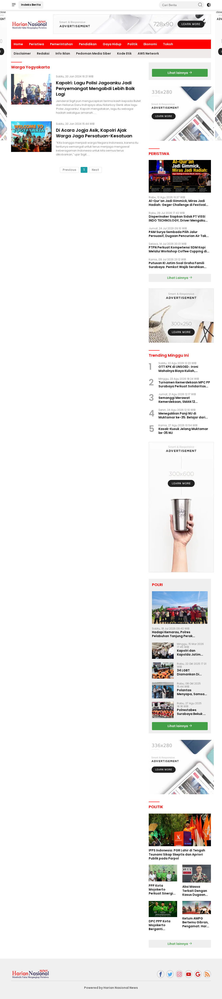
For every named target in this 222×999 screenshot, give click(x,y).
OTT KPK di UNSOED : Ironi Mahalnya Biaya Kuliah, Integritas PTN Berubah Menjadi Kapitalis (183, 369)
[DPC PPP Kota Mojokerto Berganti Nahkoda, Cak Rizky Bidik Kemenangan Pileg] (163, 909)
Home (18, 44)
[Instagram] (179, 974)
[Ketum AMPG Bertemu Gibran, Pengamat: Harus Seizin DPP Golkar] (196, 907)
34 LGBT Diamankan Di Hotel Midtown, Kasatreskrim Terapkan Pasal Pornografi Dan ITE (191, 672)
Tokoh (168, 44)
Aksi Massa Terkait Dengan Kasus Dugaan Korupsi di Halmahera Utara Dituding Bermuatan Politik (196, 891)
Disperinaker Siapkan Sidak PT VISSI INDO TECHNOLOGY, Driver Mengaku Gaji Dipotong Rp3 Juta (177, 218)
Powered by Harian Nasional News (111, 988)
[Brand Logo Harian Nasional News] (29, 24)
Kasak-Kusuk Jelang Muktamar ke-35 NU (183, 431)
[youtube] (188, 974)
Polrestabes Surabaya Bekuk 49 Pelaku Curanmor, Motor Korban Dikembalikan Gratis (192, 712)
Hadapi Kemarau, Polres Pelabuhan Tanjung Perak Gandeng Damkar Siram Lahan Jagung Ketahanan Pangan (176, 634)
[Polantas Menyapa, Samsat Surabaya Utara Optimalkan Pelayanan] (163, 690)
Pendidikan (88, 44)
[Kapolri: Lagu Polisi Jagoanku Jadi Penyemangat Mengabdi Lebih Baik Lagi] (31, 94)
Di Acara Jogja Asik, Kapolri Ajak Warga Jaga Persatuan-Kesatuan (94, 133)
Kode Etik (124, 53)
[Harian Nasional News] (30, 974)
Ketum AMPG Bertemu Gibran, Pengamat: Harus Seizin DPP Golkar (196, 922)
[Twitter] (170, 974)
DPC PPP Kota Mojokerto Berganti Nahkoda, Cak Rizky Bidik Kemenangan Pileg (160, 925)
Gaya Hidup (112, 44)
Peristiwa (36, 44)
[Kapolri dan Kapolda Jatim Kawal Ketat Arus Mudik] (163, 651)
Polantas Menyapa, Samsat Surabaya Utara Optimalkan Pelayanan (191, 692)
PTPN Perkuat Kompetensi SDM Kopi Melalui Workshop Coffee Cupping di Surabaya (178, 249)
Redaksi (43, 53)
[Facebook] (160, 974)
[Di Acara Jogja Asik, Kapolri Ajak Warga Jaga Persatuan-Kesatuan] (31, 139)
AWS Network (148, 53)
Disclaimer (22, 53)
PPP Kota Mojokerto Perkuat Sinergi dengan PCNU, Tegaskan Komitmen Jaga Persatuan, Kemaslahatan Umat (161, 890)
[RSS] (207, 974)
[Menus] (13, 5)
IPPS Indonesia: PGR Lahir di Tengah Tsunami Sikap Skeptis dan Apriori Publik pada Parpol (177, 854)
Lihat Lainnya (178, 278)
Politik (132, 44)
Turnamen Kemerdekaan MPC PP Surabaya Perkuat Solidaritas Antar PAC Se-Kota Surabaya (184, 384)
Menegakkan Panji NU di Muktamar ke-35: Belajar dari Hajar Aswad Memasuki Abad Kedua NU (181, 415)
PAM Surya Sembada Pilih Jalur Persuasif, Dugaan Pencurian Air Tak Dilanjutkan (177, 234)
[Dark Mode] (209, 5)
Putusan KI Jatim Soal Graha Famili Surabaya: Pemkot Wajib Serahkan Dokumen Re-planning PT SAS (176, 265)
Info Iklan (63, 53)
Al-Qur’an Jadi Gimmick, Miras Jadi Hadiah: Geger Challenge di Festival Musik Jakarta (177, 203)
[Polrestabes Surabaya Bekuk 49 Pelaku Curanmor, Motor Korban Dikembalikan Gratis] (163, 710)
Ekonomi (150, 44)
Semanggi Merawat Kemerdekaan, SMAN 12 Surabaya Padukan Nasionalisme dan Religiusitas (182, 400)
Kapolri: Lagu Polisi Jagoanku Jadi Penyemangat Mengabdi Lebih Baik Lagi (95, 88)
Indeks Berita (31, 5)
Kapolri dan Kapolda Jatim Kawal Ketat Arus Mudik (190, 652)
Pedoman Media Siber (93, 53)
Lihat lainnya (178, 73)
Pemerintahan (61, 44)
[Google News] (198, 974)
